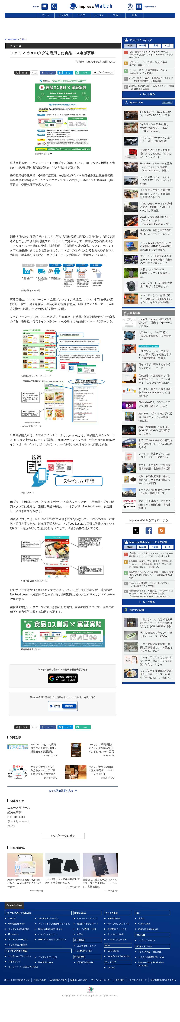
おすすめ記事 (136, 610)
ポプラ (11, 825)
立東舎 (80, 934)
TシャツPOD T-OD (86, 929)
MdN (107, 945)
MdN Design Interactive (119, 956)
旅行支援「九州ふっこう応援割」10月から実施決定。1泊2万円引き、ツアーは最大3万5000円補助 (151, 575)
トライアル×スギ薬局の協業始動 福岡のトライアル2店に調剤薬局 (155, 444)
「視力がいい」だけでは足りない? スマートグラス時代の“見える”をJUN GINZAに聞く (156, 623)
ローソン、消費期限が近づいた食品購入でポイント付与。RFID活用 (101, 748)
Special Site (136, 102)
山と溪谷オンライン (86, 945)
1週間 (155, 45)
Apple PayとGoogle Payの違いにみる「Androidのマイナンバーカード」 (24, 883)
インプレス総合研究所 (18, 929)
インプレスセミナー (47, 934)
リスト (35, 73)
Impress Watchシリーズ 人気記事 (148, 542)
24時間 (142, 45)
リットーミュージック (87, 918)
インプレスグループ (137, 980)
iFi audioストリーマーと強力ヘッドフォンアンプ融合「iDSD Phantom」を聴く (156, 167)
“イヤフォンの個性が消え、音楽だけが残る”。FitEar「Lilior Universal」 (155, 128)
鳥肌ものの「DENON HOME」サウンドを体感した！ (155, 273)
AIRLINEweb (114, 918)
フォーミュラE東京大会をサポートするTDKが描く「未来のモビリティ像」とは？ (156, 260)
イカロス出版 (111, 913)
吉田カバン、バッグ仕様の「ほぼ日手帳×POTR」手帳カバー (155, 336)
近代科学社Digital (85, 962)
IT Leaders (13, 934)
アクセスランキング (140, 40)
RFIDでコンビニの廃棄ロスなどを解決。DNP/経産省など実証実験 (43, 748)
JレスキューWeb (116, 934)
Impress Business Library (50, 929)
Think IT (12, 918)
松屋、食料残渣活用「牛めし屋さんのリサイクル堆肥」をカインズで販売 (155, 480)
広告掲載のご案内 (58, 980)
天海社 (141, 918)
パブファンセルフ (146, 940)
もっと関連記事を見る (61, 790)
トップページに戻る (62, 835)
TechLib (111, 967)
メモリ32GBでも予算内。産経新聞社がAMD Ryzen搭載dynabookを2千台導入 (155, 246)
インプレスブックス (47, 957)
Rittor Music (80, 913)
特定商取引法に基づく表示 (163, 980)
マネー (116, 15)
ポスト (25, 73)
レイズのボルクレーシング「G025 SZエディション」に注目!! (156, 180)
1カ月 (167, 45)
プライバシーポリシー (101, 980)
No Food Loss (16, 816)
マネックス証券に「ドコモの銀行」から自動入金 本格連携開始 (155, 505)
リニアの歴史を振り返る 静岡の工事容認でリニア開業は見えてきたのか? (156, 647)
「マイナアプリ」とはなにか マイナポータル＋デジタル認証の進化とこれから (157, 661)
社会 (134, 15)
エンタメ (99, 15)
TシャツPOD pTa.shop (149, 952)
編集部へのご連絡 (78, 980)
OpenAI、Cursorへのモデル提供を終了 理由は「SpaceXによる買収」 (155, 322)
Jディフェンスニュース (119, 924)
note (85, 73)
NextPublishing (45, 962)
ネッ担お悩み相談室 (17, 945)
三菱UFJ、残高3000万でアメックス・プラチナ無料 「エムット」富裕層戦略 (100, 883)
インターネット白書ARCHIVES (23, 967)
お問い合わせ (39, 980)
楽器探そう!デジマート (87, 924)
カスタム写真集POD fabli (151, 957)
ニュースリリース (18, 807)
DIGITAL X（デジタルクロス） (52, 939)
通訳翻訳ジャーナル (117, 929)
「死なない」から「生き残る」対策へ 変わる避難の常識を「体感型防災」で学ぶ (155, 354)
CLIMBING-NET (84, 951)
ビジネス (63, 15)
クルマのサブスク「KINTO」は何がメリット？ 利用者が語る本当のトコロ (156, 194)
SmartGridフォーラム (48, 918)
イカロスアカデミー (117, 939)
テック (45, 15)
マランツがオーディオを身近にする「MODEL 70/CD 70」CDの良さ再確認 (156, 207)
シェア (50, 73)
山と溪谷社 (79, 940)
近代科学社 (79, 957)
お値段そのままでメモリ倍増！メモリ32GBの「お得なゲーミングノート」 (155, 154)
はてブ (68, 73)
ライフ (81, 15)
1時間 (130, 45)
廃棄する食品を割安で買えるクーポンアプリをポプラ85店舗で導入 (43, 770)
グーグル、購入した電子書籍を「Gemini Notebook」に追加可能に (155, 392)
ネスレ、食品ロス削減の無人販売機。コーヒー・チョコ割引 (101, 770)
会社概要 (120, 980)
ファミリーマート (18, 821)
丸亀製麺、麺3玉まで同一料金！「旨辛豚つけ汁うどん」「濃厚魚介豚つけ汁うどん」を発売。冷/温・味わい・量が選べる (150, 564)
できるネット (14, 961)
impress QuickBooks (148, 929)
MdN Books (113, 951)
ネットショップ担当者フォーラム (54, 924)
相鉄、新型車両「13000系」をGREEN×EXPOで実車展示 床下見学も (155, 430)
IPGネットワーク (144, 946)
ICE (137, 913)
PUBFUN (140, 935)
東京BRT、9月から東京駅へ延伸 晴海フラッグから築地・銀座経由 (155, 417)
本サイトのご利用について (17, 980)
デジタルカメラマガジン (19, 956)
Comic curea (144, 924)
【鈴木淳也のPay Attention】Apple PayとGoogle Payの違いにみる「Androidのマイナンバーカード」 (151, 54)
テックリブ (110, 962)
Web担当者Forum (16, 924)
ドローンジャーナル (17, 939)
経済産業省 (14, 812)
